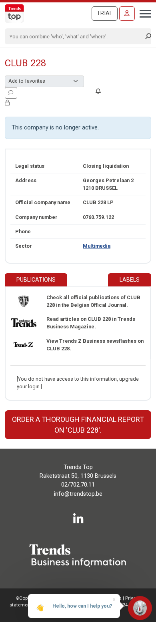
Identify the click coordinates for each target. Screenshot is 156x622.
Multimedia (96, 246)
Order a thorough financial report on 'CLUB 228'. (78, 424)
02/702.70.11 (78, 484)
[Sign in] (127, 13)
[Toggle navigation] (143, 12)
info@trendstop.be (78, 494)
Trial (104, 13)
